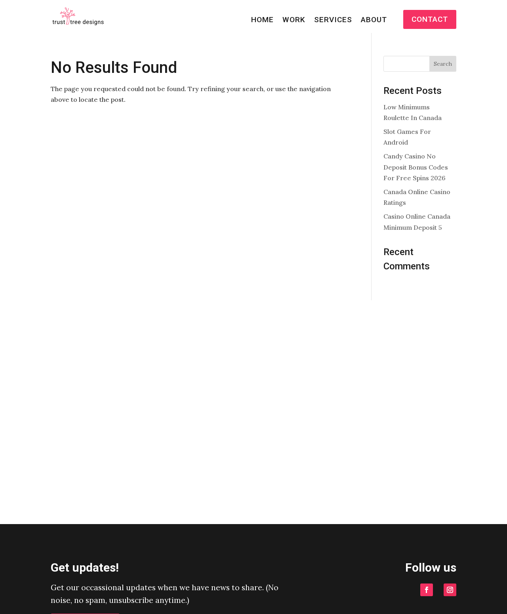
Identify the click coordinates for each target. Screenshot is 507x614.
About (374, 20)
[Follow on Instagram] (450, 589)
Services (333, 20)
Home (262, 20)
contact (430, 19)
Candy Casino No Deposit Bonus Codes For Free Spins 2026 (415, 166)
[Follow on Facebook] (426, 589)
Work (293, 20)
